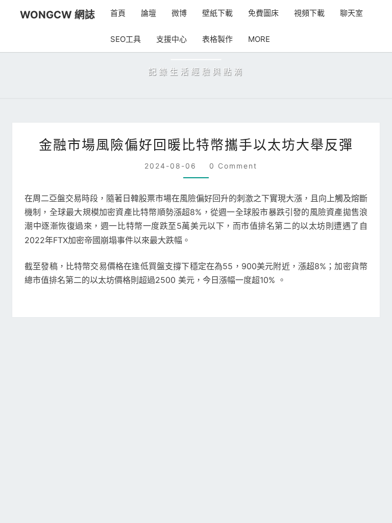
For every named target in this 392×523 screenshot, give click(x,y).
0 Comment (232, 314)
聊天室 (342, 13)
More (246, 39)
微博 (170, 13)
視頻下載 (300, 13)
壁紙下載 (208, 13)
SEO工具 (115, 39)
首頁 (108, 13)
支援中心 (160, 39)
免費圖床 (254, 13)
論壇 (139, 13)
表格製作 (206, 39)
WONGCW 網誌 (53, 14)
